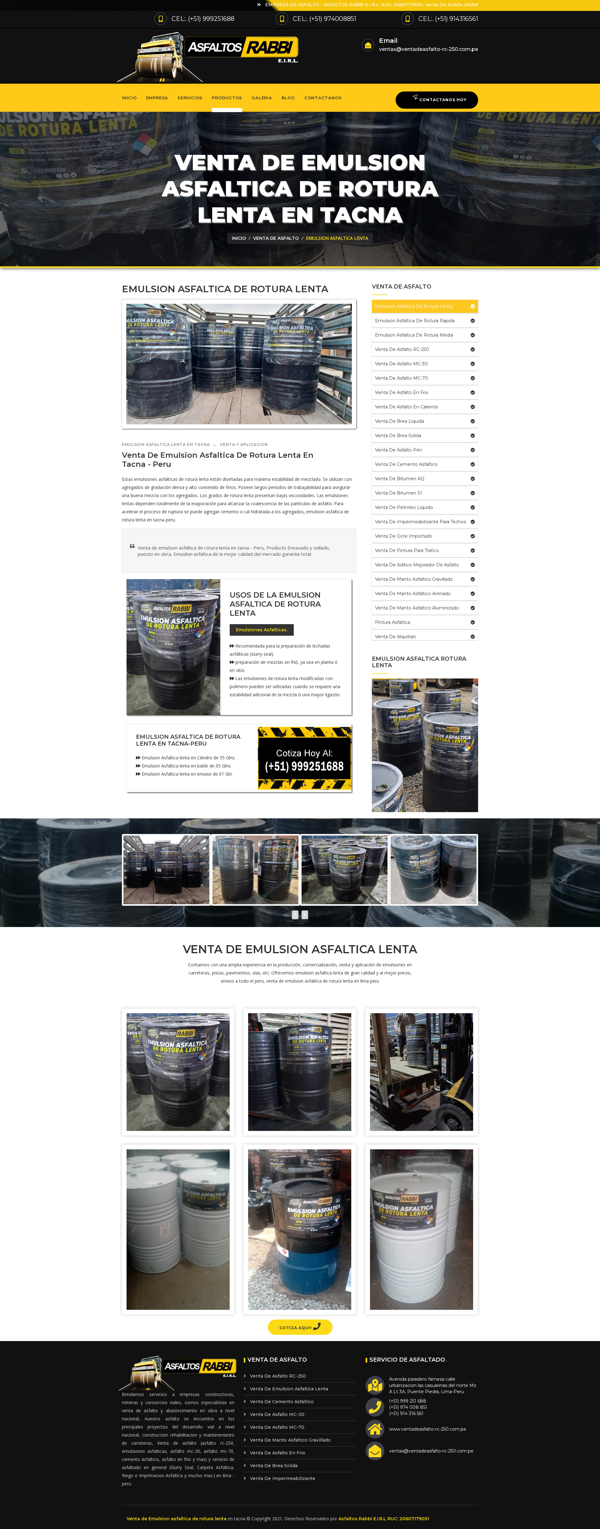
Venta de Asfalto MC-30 (401, 364)
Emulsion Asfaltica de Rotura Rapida (415, 320)
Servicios (190, 97)
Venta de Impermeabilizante (282, 1478)
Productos (227, 97)
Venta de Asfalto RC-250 (402, 349)
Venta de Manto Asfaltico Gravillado (414, 579)
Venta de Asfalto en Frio (401, 392)
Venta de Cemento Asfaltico (406, 464)
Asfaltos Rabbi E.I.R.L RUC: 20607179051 (383, 1519)
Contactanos (323, 97)
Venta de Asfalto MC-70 (401, 378)
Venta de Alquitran (395, 636)
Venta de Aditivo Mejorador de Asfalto (417, 565)
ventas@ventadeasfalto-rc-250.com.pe (428, 49)
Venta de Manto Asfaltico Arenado (413, 593)
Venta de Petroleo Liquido (404, 507)
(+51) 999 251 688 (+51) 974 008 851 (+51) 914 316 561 (408, 1407)
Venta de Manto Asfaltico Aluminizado (417, 608)
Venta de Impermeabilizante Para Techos (420, 522)
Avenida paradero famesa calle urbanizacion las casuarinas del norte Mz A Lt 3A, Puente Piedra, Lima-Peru (432, 1385)
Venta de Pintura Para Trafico (407, 550)
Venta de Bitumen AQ (399, 478)
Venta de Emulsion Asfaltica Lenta (289, 1389)
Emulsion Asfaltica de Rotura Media (414, 335)
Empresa (157, 97)
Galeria (262, 97)
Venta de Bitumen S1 (398, 493)
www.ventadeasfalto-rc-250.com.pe (427, 1429)
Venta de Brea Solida (398, 435)
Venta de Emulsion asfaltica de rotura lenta (177, 1519)
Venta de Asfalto (276, 238)
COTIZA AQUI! (296, 1327)
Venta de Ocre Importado (403, 536)
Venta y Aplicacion (244, 444)
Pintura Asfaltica (392, 622)
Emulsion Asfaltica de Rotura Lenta (413, 306)
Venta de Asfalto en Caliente (406, 407)
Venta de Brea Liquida (399, 421)
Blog (288, 97)
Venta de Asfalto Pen (398, 450)
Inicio (129, 97)
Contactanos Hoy (442, 99)
